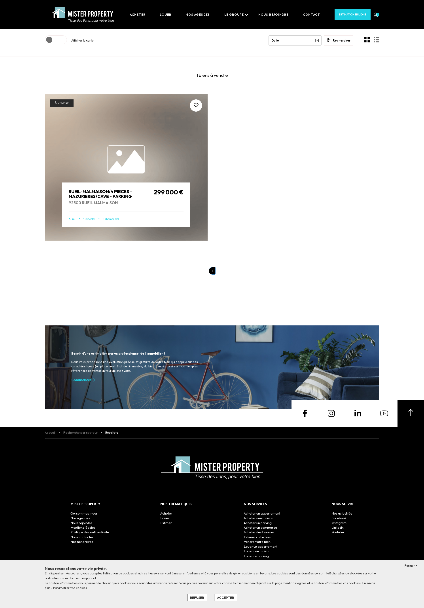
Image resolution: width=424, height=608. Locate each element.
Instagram (338, 523)
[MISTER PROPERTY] (80, 14)
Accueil (50, 432)
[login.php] (375, 14)
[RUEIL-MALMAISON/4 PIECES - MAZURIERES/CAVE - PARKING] (126, 167)
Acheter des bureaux (259, 532)
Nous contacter (81, 537)
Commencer (81, 380)
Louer (165, 15)
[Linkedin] (357, 413)
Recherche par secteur (80, 432)
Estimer (166, 523)
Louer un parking (256, 556)
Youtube (337, 532)
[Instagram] (331, 413)
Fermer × (411, 566)
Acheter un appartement (262, 513)
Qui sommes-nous (84, 513)
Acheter (138, 15)
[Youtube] (384, 413)
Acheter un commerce (260, 527)
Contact (311, 15)
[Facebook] (304, 413)
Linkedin (337, 527)
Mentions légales (82, 527)
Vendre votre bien (257, 542)
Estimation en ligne (352, 14)
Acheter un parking (258, 523)
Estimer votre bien (257, 537)
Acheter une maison (258, 518)
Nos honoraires (81, 542)
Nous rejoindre (273, 15)
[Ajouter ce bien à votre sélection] (196, 105)
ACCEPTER (225, 597)
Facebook (338, 518)
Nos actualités (341, 513)
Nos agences (198, 15)
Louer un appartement (260, 546)
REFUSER (197, 597)
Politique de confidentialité (89, 532)
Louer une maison (257, 551)
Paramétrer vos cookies (70, 588)
